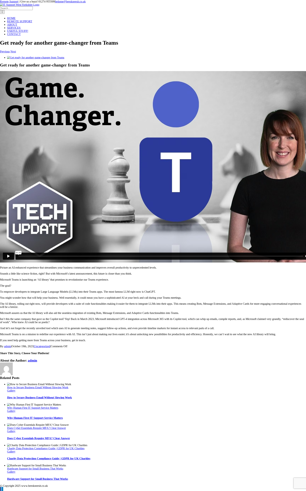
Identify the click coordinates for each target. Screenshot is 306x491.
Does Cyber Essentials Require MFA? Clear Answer (36, 427)
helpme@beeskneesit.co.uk (70, 1)
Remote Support (9, 1)
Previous (5, 51)
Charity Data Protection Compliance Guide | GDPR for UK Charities (45, 448)
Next (13, 51)
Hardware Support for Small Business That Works (35, 468)
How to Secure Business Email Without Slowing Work (37, 387)
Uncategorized (42, 346)
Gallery (11, 390)
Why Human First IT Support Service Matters (32, 407)
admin (7, 346)
